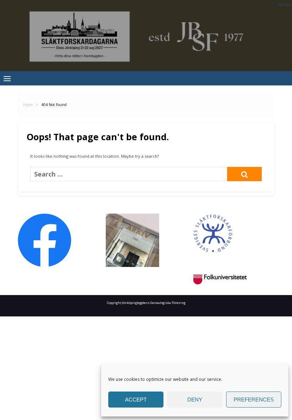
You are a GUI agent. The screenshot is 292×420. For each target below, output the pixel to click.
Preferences (254, 400)
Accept (136, 400)
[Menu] (7, 78)
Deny (194, 400)
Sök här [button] (283, 4)
